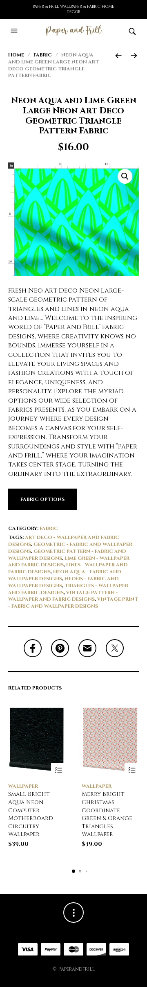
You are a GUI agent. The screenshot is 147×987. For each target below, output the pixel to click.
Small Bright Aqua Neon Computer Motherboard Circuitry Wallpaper (30, 814)
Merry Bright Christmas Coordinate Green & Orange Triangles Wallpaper (107, 814)
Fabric (42, 55)
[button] (15, 31)
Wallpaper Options (58, 770)
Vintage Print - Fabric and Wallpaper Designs (73, 602)
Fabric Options (42, 499)
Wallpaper (23, 786)
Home (16, 55)
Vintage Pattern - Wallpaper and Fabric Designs (63, 596)
